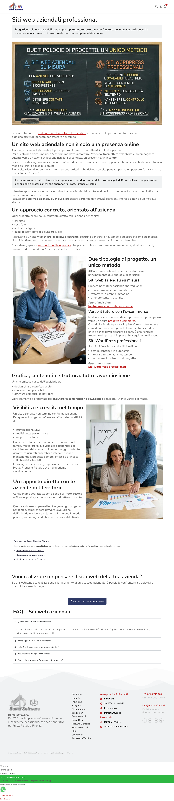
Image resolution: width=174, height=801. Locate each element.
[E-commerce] (101, 708)
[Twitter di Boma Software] (150, 720)
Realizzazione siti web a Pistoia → (30, 555)
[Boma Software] (101, 722)
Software (109, 698)
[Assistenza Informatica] (101, 727)
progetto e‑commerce (121, 321)
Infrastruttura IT (112, 712)
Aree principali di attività (114, 694)
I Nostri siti (106, 717)
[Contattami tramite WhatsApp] (144, 720)
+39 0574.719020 (152, 694)
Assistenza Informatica (116, 726)
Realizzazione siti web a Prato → (30, 551)
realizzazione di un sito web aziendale (62, 133)
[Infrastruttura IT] (101, 713)
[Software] (101, 699)
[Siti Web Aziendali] (101, 704)
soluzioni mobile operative (54, 245)
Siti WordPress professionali (107, 367)
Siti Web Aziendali (114, 703)
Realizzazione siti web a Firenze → (31, 559)
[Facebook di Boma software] (161, 720)
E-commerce (110, 708)
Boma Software (112, 721)
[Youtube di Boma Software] (156, 720)
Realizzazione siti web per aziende (110, 306)
